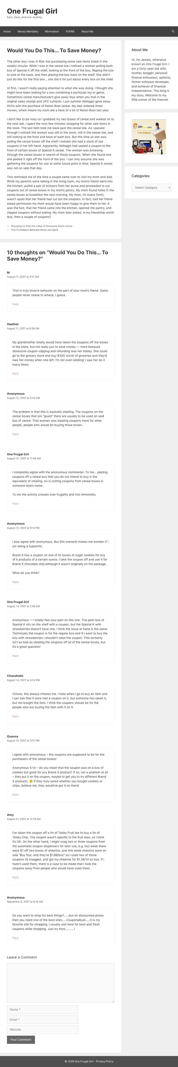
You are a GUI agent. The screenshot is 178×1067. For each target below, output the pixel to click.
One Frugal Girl (32, 11)
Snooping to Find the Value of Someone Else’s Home (41, 226)
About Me (87, 31)
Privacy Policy (104, 1061)
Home (7, 31)
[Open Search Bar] (173, 31)
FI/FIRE (70, 31)
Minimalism (52, 31)
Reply (15, 304)
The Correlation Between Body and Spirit (34, 229)
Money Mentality (28, 31)
